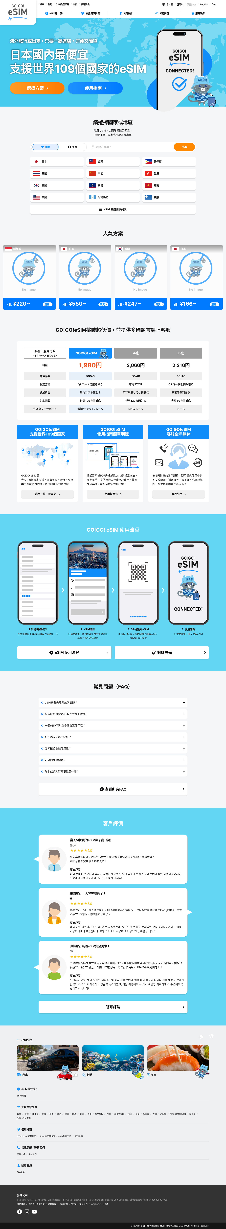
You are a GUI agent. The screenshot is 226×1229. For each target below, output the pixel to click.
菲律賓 (35, 1114)
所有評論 (113, 1007)
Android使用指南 (47, 1136)
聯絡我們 (33, 1154)
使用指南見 (111, 494)
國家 (47, 146)
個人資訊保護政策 (37, 1204)
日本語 (169, 4)
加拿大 (146, 1114)
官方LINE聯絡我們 (79, 1204)
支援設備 (79, 1136)
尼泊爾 (163, 1114)
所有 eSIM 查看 (24, 1118)
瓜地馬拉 (99, 1114)
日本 (19, 1114)
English (204, 4)
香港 (59, 1114)
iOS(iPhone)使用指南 (26, 1136)
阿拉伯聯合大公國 (178, 1114)
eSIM (166, 1226)
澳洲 (130, 1114)
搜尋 (184, 147)
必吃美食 (85, 4)
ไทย (214, 4)
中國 (51, 1114)
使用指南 (128, 13)
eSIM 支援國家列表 (115, 209)
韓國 (67, 1114)
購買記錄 (21, 1172)
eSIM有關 (21, 1095)
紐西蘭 (192, 1114)
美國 (89, 1114)
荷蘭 (137, 1114)
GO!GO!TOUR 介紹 (99, 1204)
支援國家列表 (93, 13)
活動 (49, 4)
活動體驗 (155, 1226)
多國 (74, 146)
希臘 (109, 1114)
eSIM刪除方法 (64, 1136)
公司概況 (21, 1204)
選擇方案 (35, 88)
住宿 (75, 4)
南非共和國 (119, 1114)
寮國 (155, 1114)
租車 (42, 4)
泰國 (44, 1114)
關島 (74, 1114)
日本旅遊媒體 (62, 4)
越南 (82, 1114)
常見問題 (164, 13)
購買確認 (200, 13)
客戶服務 (177, 494)
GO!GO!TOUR (183, 1226)
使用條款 (52, 1204)
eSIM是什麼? (56, 13)
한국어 (180, 4)
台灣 (27, 1114)
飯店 (162, 1226)
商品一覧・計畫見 (45, 494)
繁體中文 (191, 4)
